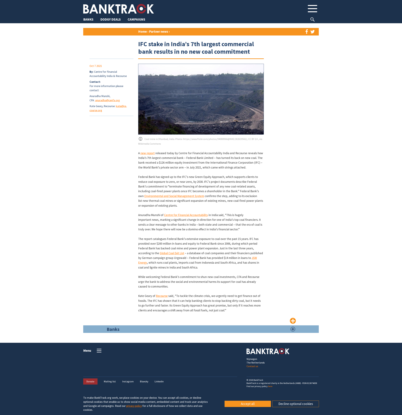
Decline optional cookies (295, 404)
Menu (87, 350)
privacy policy (134, 406)
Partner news (159, 31)
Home (142, 31)
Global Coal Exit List (172, 253)
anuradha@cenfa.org (107, 100)
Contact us (252, 366)
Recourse (162, 296)
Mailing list (110, 381)
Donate (90, 381)
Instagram (128, 381)
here (270, 386)
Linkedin (159, 381)
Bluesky (144, 381)
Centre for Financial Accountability (186, 215)
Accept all (248, 404)
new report (147, 153)
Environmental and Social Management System (174, 196)
